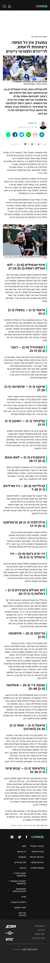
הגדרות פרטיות (38, 938)
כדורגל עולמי (38, 851)
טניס (24, 896)
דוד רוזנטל (32, 123)
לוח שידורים (20, 862)
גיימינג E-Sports (18, 902)
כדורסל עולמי (37, 862)
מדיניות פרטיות (22, 914)
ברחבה (23, 868)
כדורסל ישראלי (37, 857)
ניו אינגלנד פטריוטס (17, 825)
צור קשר (41, 930)
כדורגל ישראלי (37, 846)
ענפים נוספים (37, 868)
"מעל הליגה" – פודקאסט (19, 874)
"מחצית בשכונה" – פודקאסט (17, 882)
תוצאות (22, 857)
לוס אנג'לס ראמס (30, 825)
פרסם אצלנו (39, 926)
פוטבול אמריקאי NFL (39, 37)
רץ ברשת (21, 851)
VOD (24, 846)
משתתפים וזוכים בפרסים (19, 890)
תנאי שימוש (20, 907)
